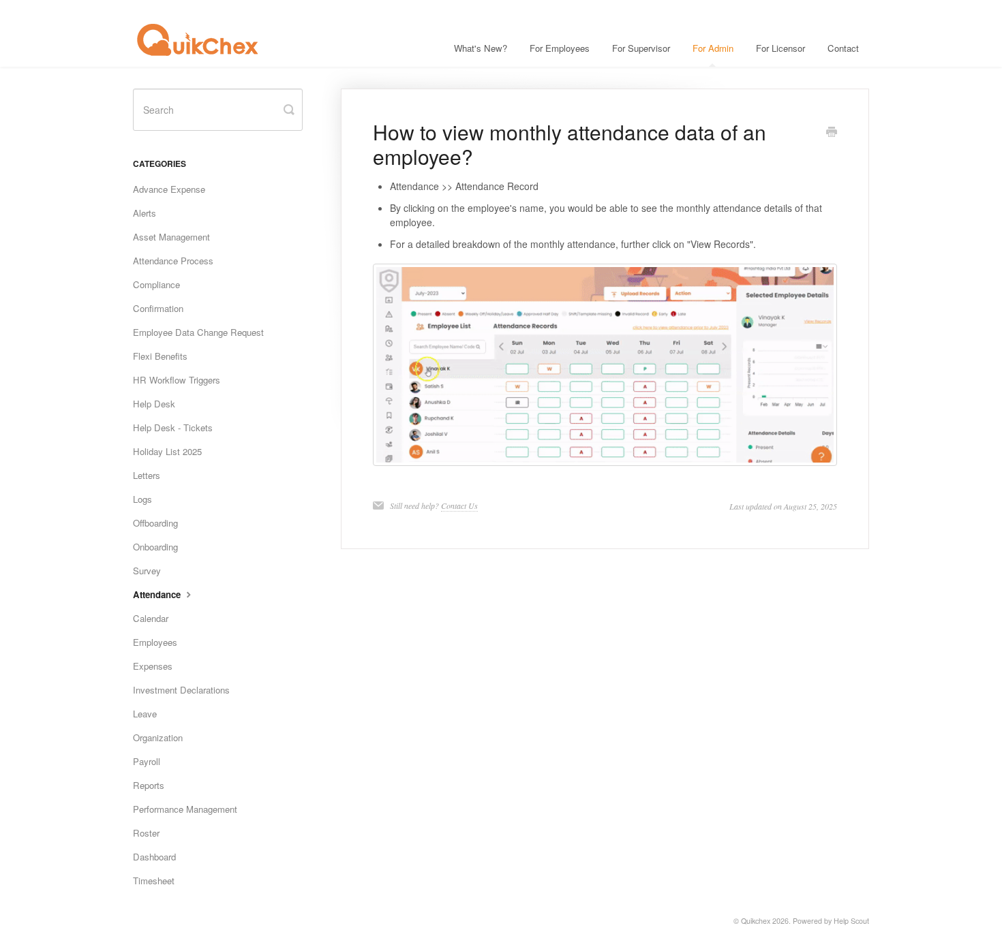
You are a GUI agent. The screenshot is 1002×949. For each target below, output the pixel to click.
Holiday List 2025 (167, 451)
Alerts (144, 212)
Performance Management (185, 809)
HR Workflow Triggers (176, 379)
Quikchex (755, 921)
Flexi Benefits (160, 355)
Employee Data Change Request (198, 332)
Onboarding (155, 546)
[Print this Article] (831, 132)
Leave (145, 713)
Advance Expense (169, 189)
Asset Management (171, 236)
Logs (142, 499)
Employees (155, 642)
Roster (146, 832)
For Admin (713, 48)
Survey (147, 570)
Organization (158, 737)
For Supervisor (641, 48)
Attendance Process (173, 260)
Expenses (152, 665)
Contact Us (459, 505)
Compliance (156, 284)
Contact (843, 48)
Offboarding (155, 522)
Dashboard (154, 856)
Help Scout (851, 921)
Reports (148, 785)
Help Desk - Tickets (173, 427)
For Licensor (780, 48)
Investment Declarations (181, 689)
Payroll (146, 761)
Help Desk (154, 403)
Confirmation (158, 308)
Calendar (150, 618)
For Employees (560, 48)
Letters (146, 475)
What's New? (480, 48)
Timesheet (153, 880)
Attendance (158, 594)
